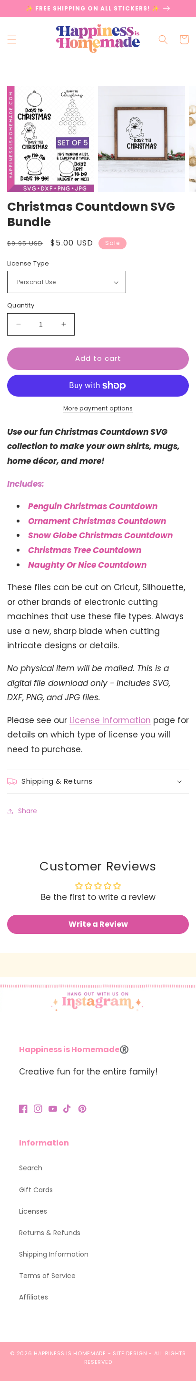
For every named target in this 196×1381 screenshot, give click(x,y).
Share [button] (27, 811)
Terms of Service (47, 1275)
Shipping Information (53, 1254)
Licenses (33, 1211)
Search (30, 1168)
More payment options (98, 408)
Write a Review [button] (98, 924)
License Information (110, 720)
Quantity (20, 305)
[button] (11, 39)
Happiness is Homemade (70, 1353)
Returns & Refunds (49, 1233)
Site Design (130, 1353)
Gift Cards (36, 1190)
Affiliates (33, 1297)
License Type (28, 263)
